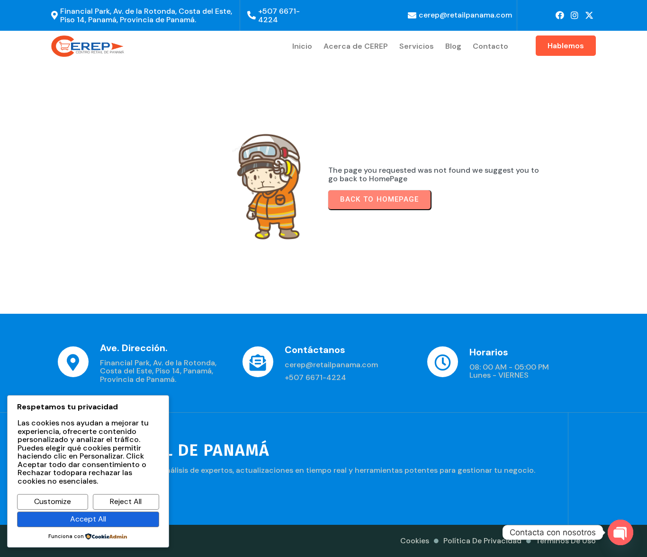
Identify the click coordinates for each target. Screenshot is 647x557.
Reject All (126, 501)
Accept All (88, 519)
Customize (52, 501)
